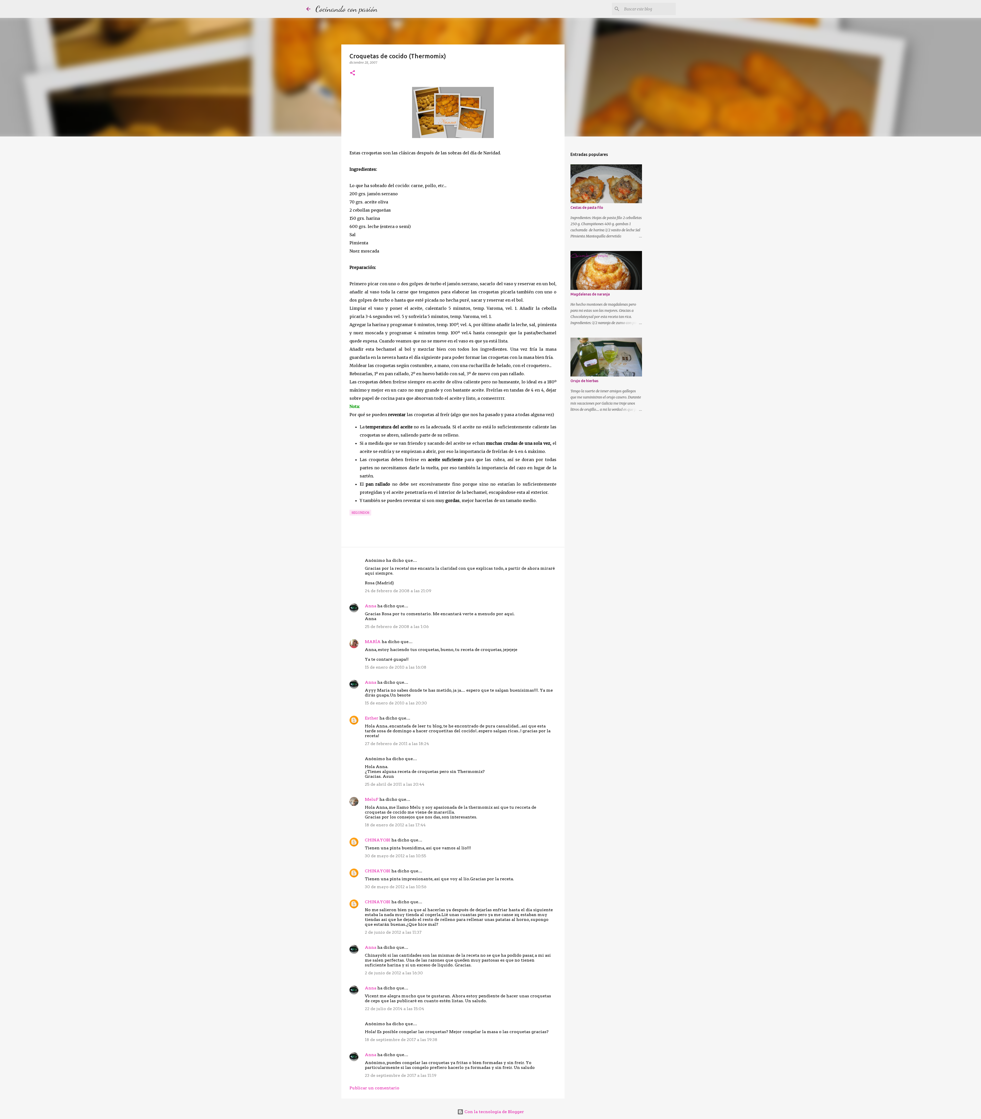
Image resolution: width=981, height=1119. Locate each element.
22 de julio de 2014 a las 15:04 (394, 1008)
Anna (370, 605)
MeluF (371, 799)
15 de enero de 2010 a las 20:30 (396, 703)
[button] (352, 73)
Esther (371, 718)
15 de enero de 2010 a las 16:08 (395, 667)
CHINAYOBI (377, 840)
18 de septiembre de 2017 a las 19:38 (401, 1039)
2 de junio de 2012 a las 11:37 (393, 932)
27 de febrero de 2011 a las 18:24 (397, 743)
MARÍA (373, 641)
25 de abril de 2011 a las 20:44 (394, 784)
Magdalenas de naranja (590, 294)
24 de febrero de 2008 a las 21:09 (398, 590)
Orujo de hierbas (584, 381)
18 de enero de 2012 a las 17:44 (395, 825)
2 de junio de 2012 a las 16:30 (394, 972)
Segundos (360, 513)
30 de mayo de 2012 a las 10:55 (395, 855)
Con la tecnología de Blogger (493, 1111)
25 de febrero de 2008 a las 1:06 (397, 626)
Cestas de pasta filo (586, 207)
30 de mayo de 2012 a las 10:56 (395, 886)
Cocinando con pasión (347, 9)
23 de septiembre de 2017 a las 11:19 (400, 1075)
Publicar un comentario (374, 1088)
